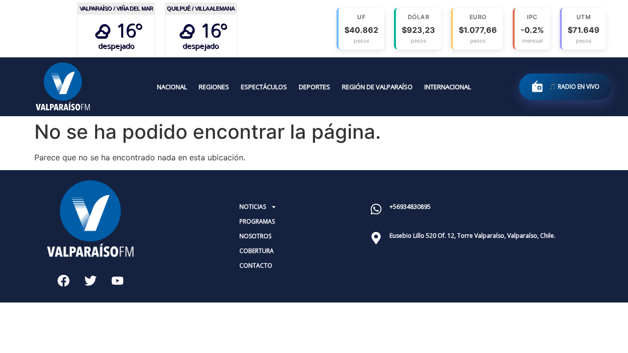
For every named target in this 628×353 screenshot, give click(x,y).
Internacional (447, 86)
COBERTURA (256, 251)
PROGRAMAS (257, 221)
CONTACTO (255, 265)
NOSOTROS (255, 236)
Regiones (214, 86)
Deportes (314, 86)
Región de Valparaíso (377, 86)
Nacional (172, 86)
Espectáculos (264, 86)
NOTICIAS (252, 206)
